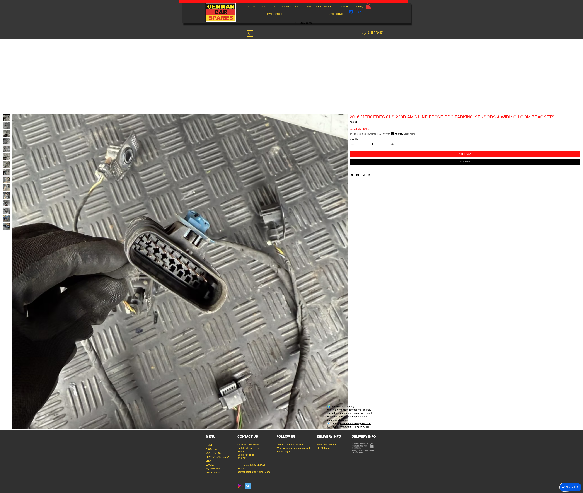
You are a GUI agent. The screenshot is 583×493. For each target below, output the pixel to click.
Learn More (409, 134)
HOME (209, 445)
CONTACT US (213, 453)
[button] (368, 6)
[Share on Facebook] (352, 175)
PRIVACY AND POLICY (213, 457)
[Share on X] (369, 175)
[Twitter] (248, 486)
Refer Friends (213, 472)
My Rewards (213, 468)
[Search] (250, 33)
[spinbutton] (372, 144)
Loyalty (210, 464)
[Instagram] (240, 486)
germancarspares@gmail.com (354, 423)
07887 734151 (257, 465)
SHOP (209, 460)
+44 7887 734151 (361, 426)
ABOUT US (211, 449)
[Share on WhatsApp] (363, 175)
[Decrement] (352, 144)
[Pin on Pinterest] (357, 175)
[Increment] (393, 144)
